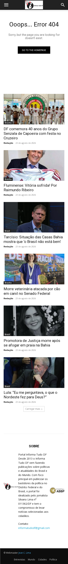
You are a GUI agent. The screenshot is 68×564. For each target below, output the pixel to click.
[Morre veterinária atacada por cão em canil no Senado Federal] (34, 269)
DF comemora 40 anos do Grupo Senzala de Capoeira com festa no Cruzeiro (32, 133)
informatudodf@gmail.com (34, 528)
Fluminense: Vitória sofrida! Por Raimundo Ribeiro (30, 187)
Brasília (8, 122)
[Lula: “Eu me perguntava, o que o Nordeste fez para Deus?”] (34, 372)
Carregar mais (32, 408)
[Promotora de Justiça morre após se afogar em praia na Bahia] (34, 321)
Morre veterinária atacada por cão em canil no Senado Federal (32, 291)
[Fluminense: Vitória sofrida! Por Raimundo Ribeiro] (34, 165)
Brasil (7, 231)
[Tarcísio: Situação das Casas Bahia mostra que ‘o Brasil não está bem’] (34, 217)
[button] (6, 5)
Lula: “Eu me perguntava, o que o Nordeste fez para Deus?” (30, 394)
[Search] (63, 5)
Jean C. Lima (24, 552)
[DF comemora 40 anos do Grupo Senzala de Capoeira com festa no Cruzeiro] (34, 109)
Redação (8, 143)
